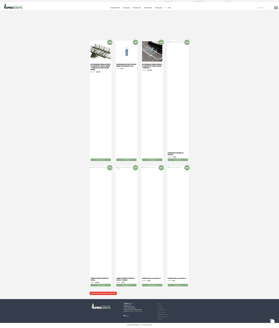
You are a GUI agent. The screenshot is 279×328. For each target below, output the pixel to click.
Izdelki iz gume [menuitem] (158, 7)
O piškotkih (160, 319)
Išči (276, 7)
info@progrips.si (130, 311)
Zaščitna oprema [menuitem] (148, 7)
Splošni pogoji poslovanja (198, 1)
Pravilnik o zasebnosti (162, 316)
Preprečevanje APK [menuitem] (115, 7)
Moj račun (160, 306)
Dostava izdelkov (161, 310)
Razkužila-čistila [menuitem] (137, 7)
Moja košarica (228, 1)
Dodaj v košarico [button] (100, 159)
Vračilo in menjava (168, 1)
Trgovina (159, 303)
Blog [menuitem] (169, 7)
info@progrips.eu (139, 311)
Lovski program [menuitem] (126, 7)
